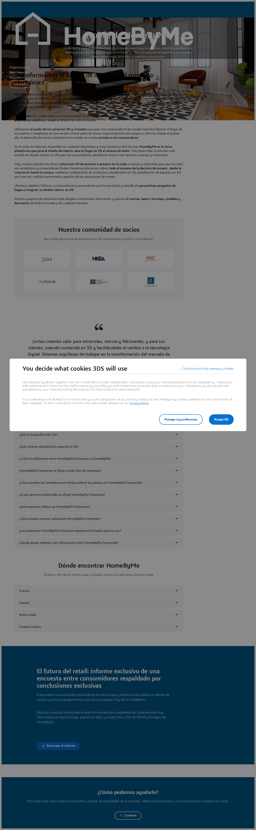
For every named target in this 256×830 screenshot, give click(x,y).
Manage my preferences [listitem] (180, 419)
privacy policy (139, 403)
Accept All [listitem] (221, 419)
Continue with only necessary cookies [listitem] (208, 368)
